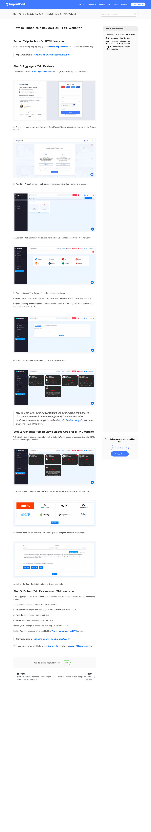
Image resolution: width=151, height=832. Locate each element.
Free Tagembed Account (43, 71)
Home (81, 4)
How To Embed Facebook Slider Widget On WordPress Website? (34, 676)
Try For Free (137, 4)
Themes (124, 4)
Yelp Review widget (71, 420)
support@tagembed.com (81, 646)
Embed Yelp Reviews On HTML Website (120, 35)
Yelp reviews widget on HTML (64, 631)
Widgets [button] (91, 4)
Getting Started (26, 14)
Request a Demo (118, 448)
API (109, 4)
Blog (116, 4)
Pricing (102, 4)
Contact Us (119, 454)
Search (135, 14)
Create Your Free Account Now (51, 54)
